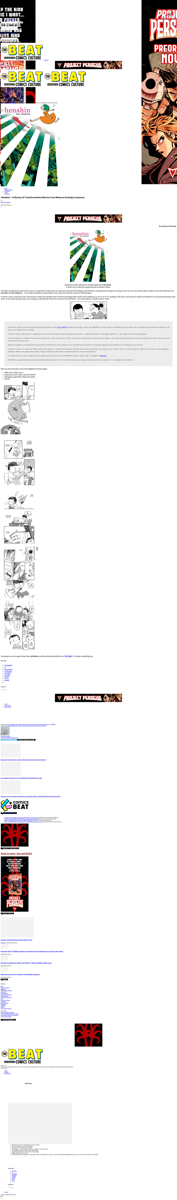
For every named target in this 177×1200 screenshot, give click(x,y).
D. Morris (3, 942)
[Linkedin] (24, 209)
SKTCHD (3, 1005)
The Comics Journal (6, 1008)
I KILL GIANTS (62, 327)
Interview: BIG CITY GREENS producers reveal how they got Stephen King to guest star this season (32, 951)
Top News (7, 194)
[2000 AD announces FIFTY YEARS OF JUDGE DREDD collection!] (4, 971)
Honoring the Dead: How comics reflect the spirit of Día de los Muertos (23, 760)
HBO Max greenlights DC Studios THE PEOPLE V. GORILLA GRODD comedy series (26, 963)
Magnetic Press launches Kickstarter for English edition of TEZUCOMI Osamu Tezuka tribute (30, 796)
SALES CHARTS (8, 94)
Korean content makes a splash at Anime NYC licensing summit (21, 817)
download (103, 356)
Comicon (3, 989)
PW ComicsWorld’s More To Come (10, 1013)
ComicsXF (3, 992)
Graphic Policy (4, 996)
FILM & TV (7, 90)
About (6, 1070)
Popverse (3, 1001)
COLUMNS (7, 97)
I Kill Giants (7, 705)
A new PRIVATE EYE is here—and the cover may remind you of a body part (26, 725)
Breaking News (11, 102)
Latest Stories (11, 813)
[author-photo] (5, 735)
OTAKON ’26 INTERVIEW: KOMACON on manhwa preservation (20, 819)
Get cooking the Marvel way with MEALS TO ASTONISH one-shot (21, 778)
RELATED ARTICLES (9, 740)
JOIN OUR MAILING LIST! (11, 19)
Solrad (2, 1007)
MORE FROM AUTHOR (26, 740)
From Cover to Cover (6, 994)
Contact (6, 1072)
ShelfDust (3, 1004)
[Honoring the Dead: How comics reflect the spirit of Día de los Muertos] (11, 757)
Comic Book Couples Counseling (9, 1015)
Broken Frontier (5, 987)
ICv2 (2, 999)
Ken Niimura (7, 707)
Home (2, 102)
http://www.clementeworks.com (9, 737)
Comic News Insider (6, 1016)
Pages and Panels (5, 1000)
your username (22, 27)
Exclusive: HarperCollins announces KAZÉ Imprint (16, 940)
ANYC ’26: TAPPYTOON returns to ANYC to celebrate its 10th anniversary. (23, 821)
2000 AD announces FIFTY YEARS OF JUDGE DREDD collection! (20, 974)
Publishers (7, 191)
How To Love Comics (6, 997)
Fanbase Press (4, 993)
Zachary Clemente (5, 202)
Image (6, 192)
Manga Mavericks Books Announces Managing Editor (18, 820)
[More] (50, 209)
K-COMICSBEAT (8, 93)
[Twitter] (10, 209)
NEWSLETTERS (8, 100)
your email (21, 38)
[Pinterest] (17, 209)
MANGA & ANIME (9, 92)
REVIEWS (6, 96)
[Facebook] (4, 209)
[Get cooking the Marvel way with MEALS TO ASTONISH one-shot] (11, 775)
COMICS (6, 89)
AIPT (2, 986)
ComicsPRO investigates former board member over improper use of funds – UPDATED (32, 724)
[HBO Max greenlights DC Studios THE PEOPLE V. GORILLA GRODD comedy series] (4, 960)
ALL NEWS (7, 99)
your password (22, 29)
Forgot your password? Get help (9, 32)
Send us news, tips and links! (16, 853)
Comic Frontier (8, 990)
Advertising (7, 1073)
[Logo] (22, 86)
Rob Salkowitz (4, 1003)
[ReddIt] (30, 209)
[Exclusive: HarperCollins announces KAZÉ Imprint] (17, 937)
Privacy (3, 34)
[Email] (37, 209)
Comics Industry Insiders (7, 1012)
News (5, 102)
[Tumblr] (43, 209)
